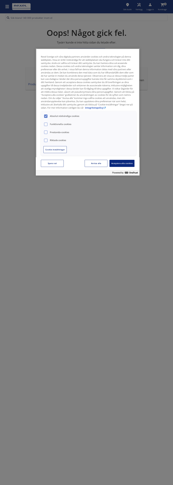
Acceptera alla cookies (122, 163)
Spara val (52, 163)
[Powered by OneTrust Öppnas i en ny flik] (125, 173)
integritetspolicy (94, 107)
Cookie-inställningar (55, 149)
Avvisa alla (96, 163)
